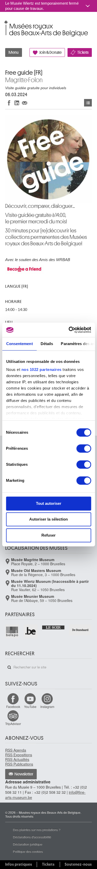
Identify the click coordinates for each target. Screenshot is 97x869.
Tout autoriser (48, 503)
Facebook (13, 706)
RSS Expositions (18, 754)
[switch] (83, 448)
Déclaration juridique (27, 844)
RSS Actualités (17, 759)
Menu (14, 52)
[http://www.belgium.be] (31, 631)
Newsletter (23, 774)
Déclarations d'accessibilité (32, 837)
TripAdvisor (13, 723)
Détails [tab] (46, 343)
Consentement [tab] (19, 343)
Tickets (82, 52)
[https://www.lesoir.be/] (53, 627)
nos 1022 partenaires (41, 369)
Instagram (47, 706)
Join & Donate (50, 52)
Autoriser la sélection (48, 519)
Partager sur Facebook (9, 102)
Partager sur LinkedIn (17, 102)
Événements (88, 102)
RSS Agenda (15, 750)
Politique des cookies (28, 851)
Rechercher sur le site (9, 667)
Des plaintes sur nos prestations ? (37, 829)
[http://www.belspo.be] (12, 631)
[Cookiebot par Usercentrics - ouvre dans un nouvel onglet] (69, 329)
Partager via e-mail (24, 102)
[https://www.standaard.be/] (80, 630)
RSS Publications (19, 764)
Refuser (48, 535)
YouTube (30, 706)
